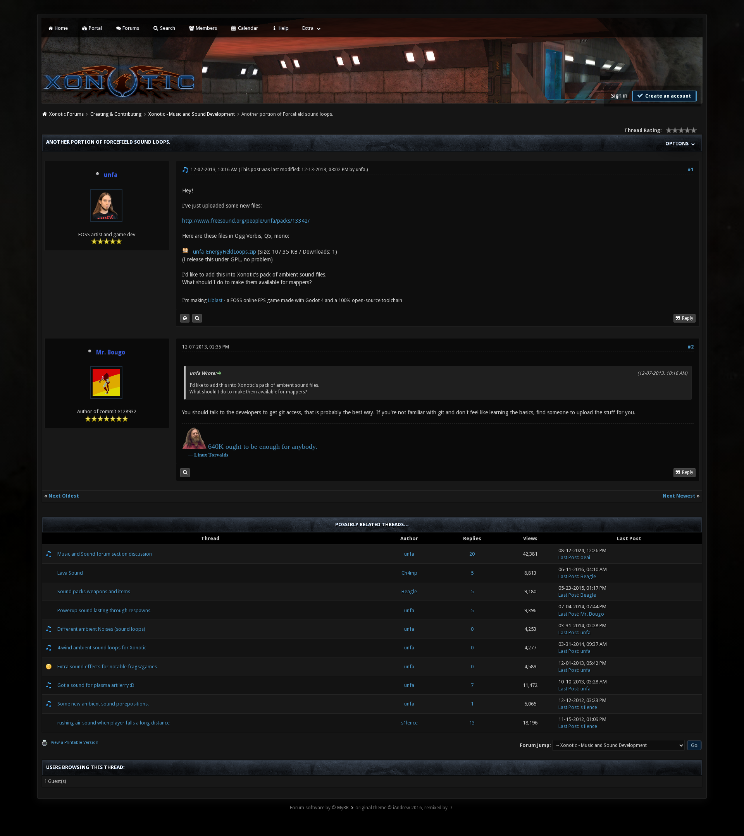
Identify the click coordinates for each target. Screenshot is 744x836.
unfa (360, 169)
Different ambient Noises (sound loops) (101, 629)
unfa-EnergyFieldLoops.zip (224, 252)
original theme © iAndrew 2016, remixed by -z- (404, 807)
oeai (585, 557)
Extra (307, 28)
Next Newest (679, 496)
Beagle (588, 576)
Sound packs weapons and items (93, 591)
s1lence (588, 707)
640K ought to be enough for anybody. (262, 446)
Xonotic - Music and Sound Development (191, 114)
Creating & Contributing (115, 114)
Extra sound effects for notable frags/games (107, 666)
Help (283, 28)
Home (60, 28)
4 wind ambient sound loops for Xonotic (101, 648)
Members (206, 28)
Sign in (619, 96)
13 (472, 723)
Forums (130, 28)
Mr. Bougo (592, 614)
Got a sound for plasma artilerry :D (95, 685)
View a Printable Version (74, 742)
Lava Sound (70, 573)
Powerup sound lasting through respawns (103, 610)
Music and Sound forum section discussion (104, 554)
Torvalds (218, 455)
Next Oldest (63, 496)
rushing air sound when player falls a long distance (113, 723)
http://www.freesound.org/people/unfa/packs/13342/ (246, 221)
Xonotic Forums (66, 114)
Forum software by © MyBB (319, 807)
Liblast (216, 300)
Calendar (247, 28)
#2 (690, 347)
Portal (95, 28)
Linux (200, 455)
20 (472, 554)
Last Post (568, 557)
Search (167, 28)
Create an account (667, 96)
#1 (690, 169)
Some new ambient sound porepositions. (103, 704)
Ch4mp (409, 573)
